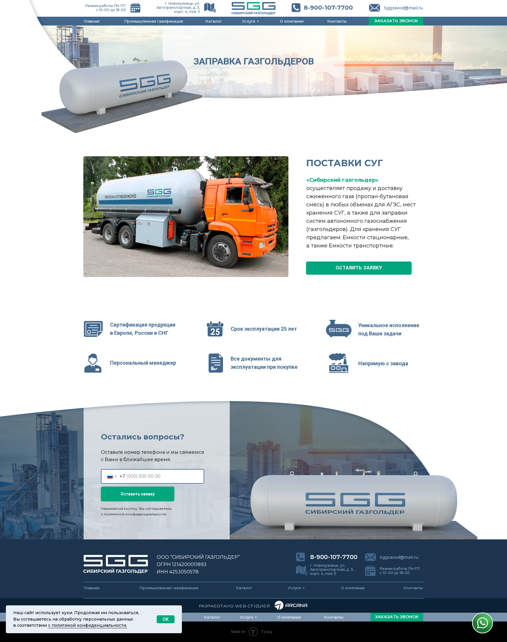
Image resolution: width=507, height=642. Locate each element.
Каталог (213, 21)
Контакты (337, 21)
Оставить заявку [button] (359, 268)
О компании (292, 21)
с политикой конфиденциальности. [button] (87, 625)
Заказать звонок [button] (396, 20)
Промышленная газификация (153, 21)
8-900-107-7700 (328, 7)
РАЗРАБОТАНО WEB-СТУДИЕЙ (234, 606)
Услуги (248, 21)
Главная (91, 21)
